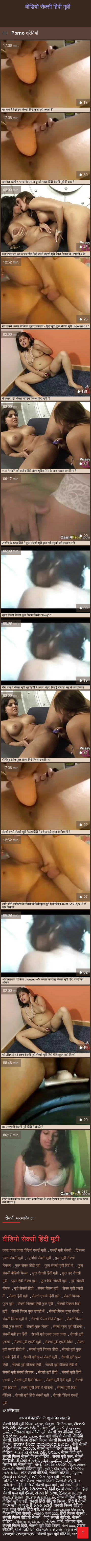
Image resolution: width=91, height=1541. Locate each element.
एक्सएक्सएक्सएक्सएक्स (19, 1534)
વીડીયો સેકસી (27, 1460)
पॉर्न (60, 1521)
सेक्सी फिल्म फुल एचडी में (27, 1311)
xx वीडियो (65, 1432)
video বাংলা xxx (46, 1513)
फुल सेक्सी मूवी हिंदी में (58, 1266)
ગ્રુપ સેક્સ (73, 1530)
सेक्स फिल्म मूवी (48, 1288)
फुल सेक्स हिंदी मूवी (27, 1266)
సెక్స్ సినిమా (49, 1452)
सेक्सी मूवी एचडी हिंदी (59, 1342)
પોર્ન (38, 1464)
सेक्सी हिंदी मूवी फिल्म (18, 1424)
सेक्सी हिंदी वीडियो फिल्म (47, 1501)
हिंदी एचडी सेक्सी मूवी (64, 1489)
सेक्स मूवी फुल (62, 1456)
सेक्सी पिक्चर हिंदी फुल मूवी (35, 1304)
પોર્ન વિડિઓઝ (54, 1464)
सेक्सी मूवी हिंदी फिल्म (27, 1380)
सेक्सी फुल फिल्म (38, 1327)
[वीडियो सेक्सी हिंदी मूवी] (82, 1532)
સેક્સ (44, 1428)
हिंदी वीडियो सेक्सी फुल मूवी (37, 1485)
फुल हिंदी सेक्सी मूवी (53, 1281)
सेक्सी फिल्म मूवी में (15, 1319)
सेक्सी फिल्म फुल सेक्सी (64, 1311)
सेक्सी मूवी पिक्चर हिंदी (43, 1349)
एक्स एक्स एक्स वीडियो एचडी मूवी (24, 1250)
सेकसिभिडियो (59, 1473)
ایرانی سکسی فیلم (56, 1460)
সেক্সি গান (9, 1485)
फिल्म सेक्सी (11, 1489)
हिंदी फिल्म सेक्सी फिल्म (30, 1440)
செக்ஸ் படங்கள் (49, 1530)
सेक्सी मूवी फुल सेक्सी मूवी (40, 1357)
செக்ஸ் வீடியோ (68, 1481)
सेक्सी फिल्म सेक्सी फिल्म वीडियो (26, 1456)
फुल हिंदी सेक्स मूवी (23, 1281)
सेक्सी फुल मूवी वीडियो (67, 1327)
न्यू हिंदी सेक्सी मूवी (39, 1258)
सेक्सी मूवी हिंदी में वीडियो (37, 1388)
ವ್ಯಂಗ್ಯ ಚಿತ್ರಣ (45, 1424)
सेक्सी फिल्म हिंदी (15, 1525)
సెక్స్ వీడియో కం (34, 1489)
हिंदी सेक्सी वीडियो (56, 1517)
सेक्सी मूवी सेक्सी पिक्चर (18, 1372)
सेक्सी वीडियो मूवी (29, 1468)
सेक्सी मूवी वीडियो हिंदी (26, 1365)
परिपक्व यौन (73, 1521)
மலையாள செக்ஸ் (68, 1509)
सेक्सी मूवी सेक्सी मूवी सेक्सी (36, 1432)
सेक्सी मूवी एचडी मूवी (27, 1342)
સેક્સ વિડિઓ (46, 1493)
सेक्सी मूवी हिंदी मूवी (58, 1380)
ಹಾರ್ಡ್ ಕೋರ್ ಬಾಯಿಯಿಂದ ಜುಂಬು (41, 1444)
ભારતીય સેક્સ (26, 1452)
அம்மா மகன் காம (29, 1521)
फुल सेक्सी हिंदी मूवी (45, 1273)
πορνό (29, 1448)
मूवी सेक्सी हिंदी (23, 1288)
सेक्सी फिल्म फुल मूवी (44, 1477)
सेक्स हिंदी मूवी (18, 1296)
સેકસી (46, 1509)
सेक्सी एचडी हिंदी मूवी (45, 1296)
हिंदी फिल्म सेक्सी (73, 1513)
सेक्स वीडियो (66, 1497)
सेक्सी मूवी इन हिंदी (15, 1334)
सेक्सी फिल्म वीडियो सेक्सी (22, 1517)
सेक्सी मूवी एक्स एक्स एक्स (48, 1334)
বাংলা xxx (68, 1525)
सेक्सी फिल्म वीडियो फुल (46, 1319)
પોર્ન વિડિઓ (24, 1530)
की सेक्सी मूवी (70, 1485)
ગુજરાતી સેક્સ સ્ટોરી (35, 1505)
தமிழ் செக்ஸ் (55, 1468)
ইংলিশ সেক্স (64, 1424)
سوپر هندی (28, 1436)
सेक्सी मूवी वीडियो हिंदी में (61, 1365)
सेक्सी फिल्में (45, 1481)
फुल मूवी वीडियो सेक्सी (55, 1436)
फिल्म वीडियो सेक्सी (17, 1513)
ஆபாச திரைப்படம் (40, 1497)
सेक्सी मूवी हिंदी (47, 1372)
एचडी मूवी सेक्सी (60, 1250)
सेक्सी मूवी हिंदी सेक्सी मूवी (32, 1395)
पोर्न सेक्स (27, 1481)
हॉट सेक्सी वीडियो (34, 1473)
